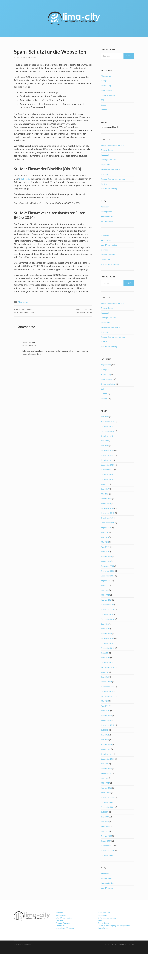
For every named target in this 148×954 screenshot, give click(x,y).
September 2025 (107, 421)
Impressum (105, 164)
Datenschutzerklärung (107, 918)
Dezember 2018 (107, 508)
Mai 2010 (105, 778)
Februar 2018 (106, 556)
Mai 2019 (105, 494)
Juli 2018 (104, 532)
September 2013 (107, 696)
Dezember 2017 (107, 566)
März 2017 (105, 595)
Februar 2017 (106, 600)
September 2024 (107, 431)
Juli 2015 (104, 653)
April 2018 (105, 547)
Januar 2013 (106, 720)
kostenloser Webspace (110, 264)
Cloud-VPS (105, 259)
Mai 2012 (105, 739)
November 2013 (107, 686)
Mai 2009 (105, 821)
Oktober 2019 (107, 479)
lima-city (104, 174)
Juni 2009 (105, 817)
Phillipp (32, 57)
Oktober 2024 (107, 426)
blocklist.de (25, 178)
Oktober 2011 (107, 754)
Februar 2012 (106, 744)
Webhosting (106, 240)
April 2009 (105, 826)
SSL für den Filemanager (24, 310)
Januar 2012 (106, 749)
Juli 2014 (104, 672)
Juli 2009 (104, 812)
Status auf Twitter (84, 310)
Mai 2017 (105, 590)
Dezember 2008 (107, 845)
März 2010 (105, 783)
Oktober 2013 (107, 691)
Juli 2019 (104, 484)
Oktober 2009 (107, 802)
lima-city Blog (26, 945)
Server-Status (103, 923)
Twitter (104, 184)
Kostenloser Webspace (110, 169)
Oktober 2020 (107, 474)
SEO (103, 100)
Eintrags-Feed (106, 211)
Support (104, 105)
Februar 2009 (106, 836)
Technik (104, 110)
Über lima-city (104, 912)
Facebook (105, 155)
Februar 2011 (106, 768)
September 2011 (107, 759)
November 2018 (107, 513)
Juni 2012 (105, 735)
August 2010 (106, 773)
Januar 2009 (106, 841)
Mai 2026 (105, 416)
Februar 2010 (106, 788)
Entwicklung (106, 85)
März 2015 (105, 657)
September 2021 (107, 465)
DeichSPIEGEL (28, 342)
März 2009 (105, 831)
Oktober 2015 (107, 643)
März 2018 (105, 552)
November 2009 (107, 797)
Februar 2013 (106, 715)
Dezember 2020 (107, 470)
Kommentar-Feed (108, 216)
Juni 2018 (105, 537)
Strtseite (59, 912)
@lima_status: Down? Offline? (113, 145)
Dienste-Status (107, 150)
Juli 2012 (104, 730)
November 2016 (107, 609)
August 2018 (106, 527)
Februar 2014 (106, 682)
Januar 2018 (106, 561)
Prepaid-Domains (108, 254)
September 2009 (107, 807)
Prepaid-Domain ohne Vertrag (113, 179)
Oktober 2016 (107, 614)
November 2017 (107, 571)
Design (104, 81)
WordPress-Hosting (109, 188)
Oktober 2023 (107, 436)
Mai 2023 (105, 445)
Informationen (106, 90)
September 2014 (107, 667)
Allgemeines (23, 302)
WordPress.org (107, 221)
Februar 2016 (106, 633)
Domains (104, 250)
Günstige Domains (108, 160)
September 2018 (107, 523)
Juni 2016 (105, 624)
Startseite (105, 235)
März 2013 (105, 711)
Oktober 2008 (107, 855)
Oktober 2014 (107, 662)
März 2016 (105, 629)
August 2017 (106, 580)
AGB (100, 920)
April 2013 (105, 706)
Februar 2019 (106, 498)
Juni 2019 (105, 489)
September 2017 (107, 576)
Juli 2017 (104, 585)
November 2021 (107, 455)
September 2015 (107, 648)
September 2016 (107, 619)
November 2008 (107, 850)
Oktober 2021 (107, 460)
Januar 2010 (106, 793)
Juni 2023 (105, 441)
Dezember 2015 (107, 638)
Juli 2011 (104, 764)
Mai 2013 (105, 701)
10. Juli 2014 (19, 57)
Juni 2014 (105, 677)
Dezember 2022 (107, 450)
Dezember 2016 (107, 605)
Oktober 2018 (107, 518)
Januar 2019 (106, 503)
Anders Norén (120, 945)
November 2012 (107, 725)
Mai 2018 (105, 542)
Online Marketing (108, 95)
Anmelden (105, 207)
